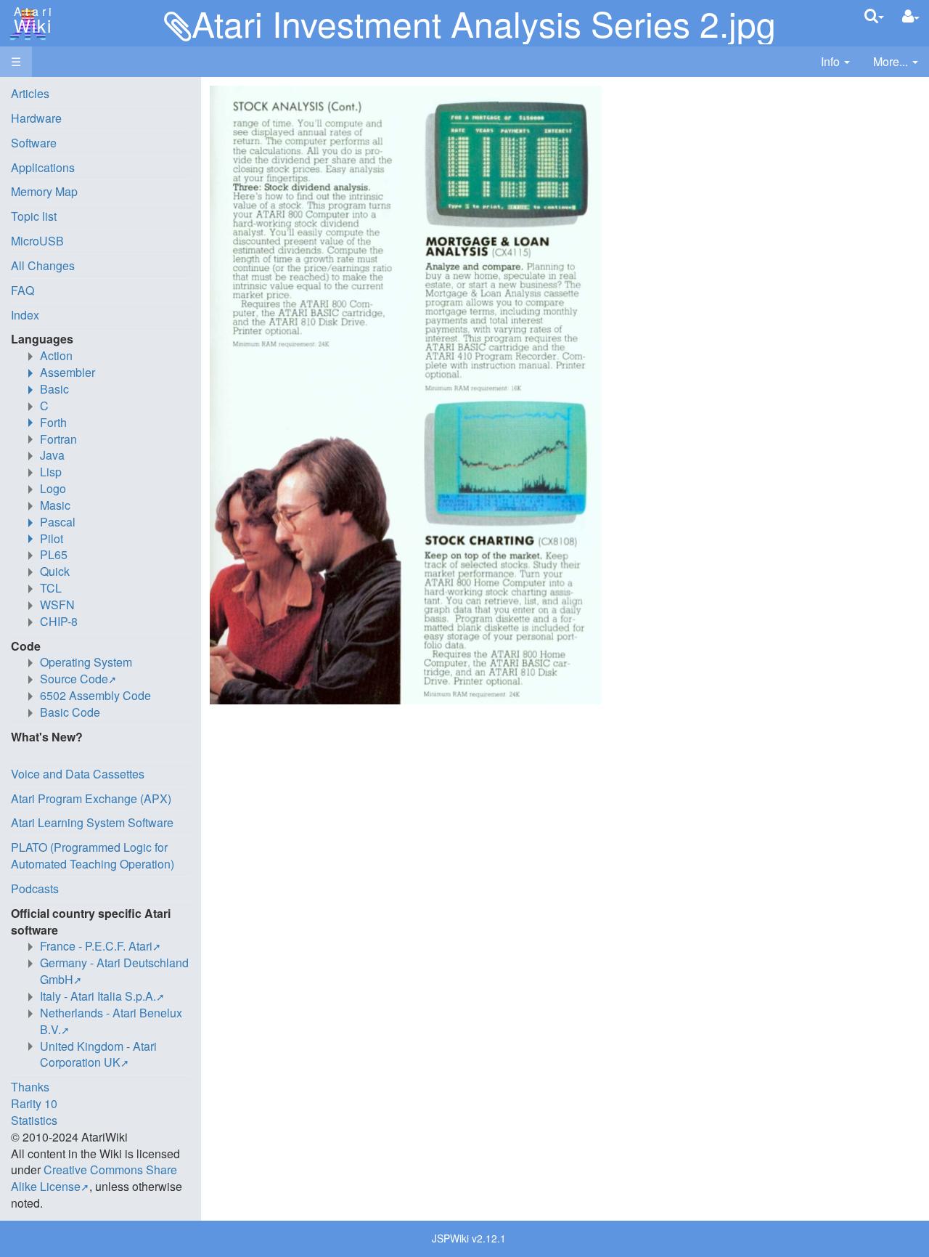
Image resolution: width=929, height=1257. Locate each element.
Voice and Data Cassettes (77, 773)
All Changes (43, 265)
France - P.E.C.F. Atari (96, 945)
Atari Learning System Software (92, 822)
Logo (53, 488)
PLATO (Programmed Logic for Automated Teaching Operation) (92, 855)
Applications (43, 167)
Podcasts (35, 888)
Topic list (34, 216)
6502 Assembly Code (95, 695)
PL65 (53, 554)
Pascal (57, 521)
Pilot (51, 538)
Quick (55, 571)
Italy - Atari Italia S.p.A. (98, 996)
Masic (55, 505)
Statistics (34, 1120)
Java (52, 455)
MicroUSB (37, 240)
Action (56, 355)
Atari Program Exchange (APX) (91, 798)
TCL (51, 587)
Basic (54, 389)
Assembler (67, 372)
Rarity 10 (34, 1103)
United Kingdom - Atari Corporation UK (98, 1054)
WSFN (57, 604)
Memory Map (44, 191)
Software (34, 142)
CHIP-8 (59, 621)
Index (25, 314)
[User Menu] (911, 16)
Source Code (74, 678)
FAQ (22, 290)
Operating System (86, 662)
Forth (53, 422)
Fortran (58, 439)
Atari (30, 20)
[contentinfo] (835, 62)
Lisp (51, 471)
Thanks (30, 1086)
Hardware (36, 118)
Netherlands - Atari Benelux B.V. (111, 1021)
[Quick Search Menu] (874, 15)
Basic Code (70, 712)
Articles (30, 93)
